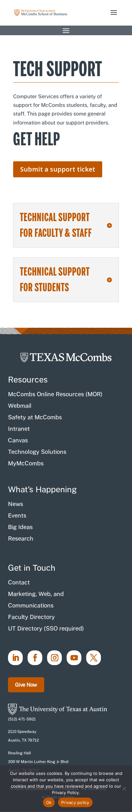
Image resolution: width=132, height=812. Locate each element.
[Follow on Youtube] (74, 657)
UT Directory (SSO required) (46, 628)
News (15, 504)
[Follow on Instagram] (54, 657)
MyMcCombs (26, 463)
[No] (124, 788)
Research (20, 538)
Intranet (19, 428)
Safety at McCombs (35, 417)
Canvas (18, 440)
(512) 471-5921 (22, 719)
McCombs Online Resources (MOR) (55, 394)
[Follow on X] (93, 657)
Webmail (19, 405)
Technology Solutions (37, 451)
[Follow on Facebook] (35, 657)
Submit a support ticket (57, 169)
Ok (49, 802)
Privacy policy (75, 802)
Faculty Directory (31, 617)
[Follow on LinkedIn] (15, 657)
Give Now (26, 685)
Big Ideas (20, 527)
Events (17, 515)
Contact (19, 582)
